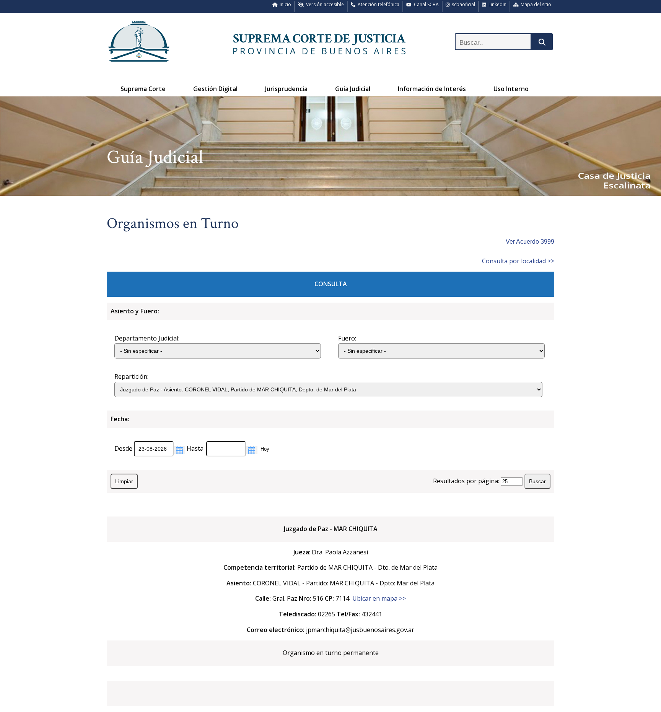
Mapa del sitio (534, 4)
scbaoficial (462, 4)
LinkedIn (496, 4)
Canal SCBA (425, 4)
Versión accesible (324, 4)
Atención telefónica (377, 4)
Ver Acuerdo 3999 (530, 241)
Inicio (284, 4)
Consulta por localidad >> (518, 261)
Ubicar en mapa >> (379, 598)
